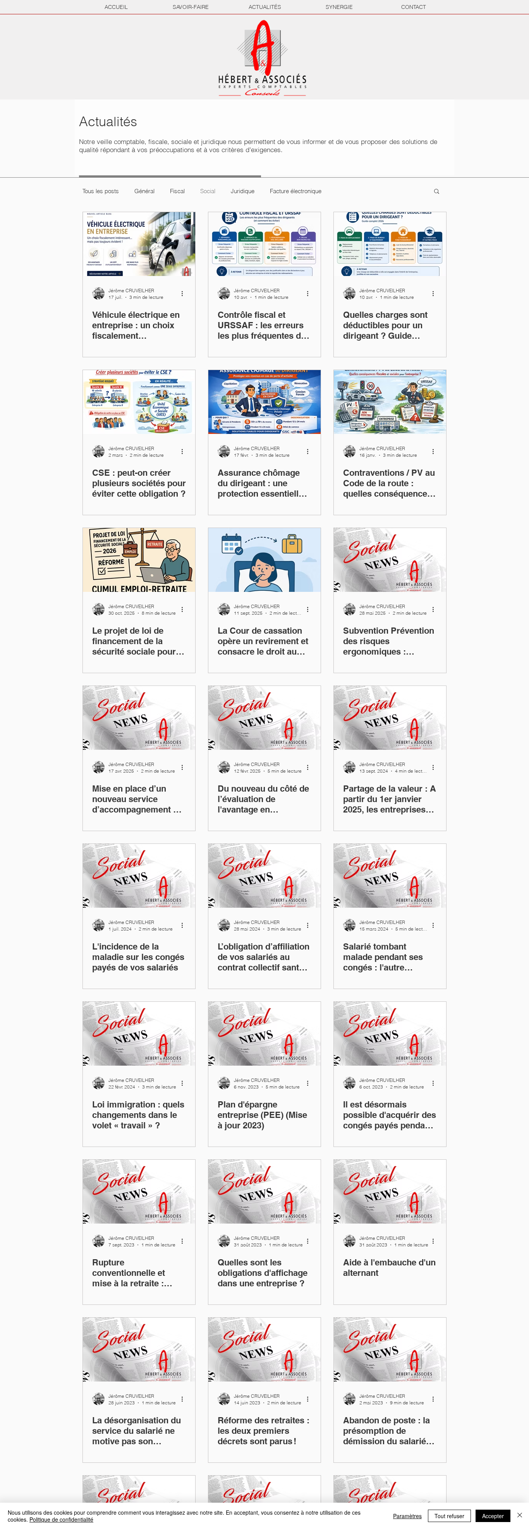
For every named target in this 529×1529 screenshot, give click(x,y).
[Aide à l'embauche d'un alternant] (390, 1192)
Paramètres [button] (407, 1516)
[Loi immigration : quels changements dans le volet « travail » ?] (139, 1034)
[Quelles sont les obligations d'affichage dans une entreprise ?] (264, 1192)
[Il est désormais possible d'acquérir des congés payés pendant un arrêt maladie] (390, 1034)
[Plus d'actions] (184, 293)
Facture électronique (295, 191)
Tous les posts (100, 191)
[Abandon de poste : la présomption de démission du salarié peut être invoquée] (390, 1350)
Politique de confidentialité (61, 1519)
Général (144, 191)
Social (207, 191)
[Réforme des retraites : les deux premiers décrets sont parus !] (264, 1350)
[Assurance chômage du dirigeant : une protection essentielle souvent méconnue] (264, 402)
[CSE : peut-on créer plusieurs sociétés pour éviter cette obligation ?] (139, 402)
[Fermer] (519, 1516)
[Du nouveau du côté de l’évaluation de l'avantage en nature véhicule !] (264, 718)
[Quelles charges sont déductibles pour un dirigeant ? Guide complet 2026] (390, 244)
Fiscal (177, 191)
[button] (436, 192)
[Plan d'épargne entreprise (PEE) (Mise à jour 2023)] (264, 1034)
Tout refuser (449, 1516)
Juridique (242, 191)
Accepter (493, 1516)
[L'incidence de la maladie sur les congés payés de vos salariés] (139, 876)
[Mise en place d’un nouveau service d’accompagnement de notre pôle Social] (139, 718)
